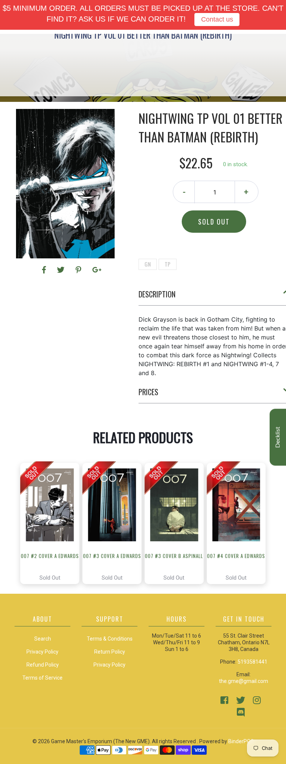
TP (168, 264)
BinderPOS (241, 741)
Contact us (217, 19)
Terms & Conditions (110, 639)
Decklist (278, 437)
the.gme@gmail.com (243, 681)
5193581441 (252, 662)
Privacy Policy (109, 665)
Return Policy (109, 652)
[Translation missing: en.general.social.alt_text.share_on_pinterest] (79, 269)
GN (147, 264)
